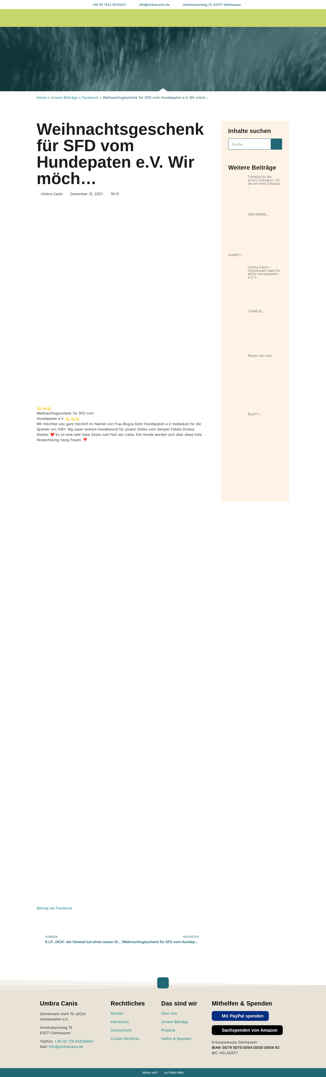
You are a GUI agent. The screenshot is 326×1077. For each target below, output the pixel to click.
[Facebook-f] (289, 18)
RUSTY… (254, 414)
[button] (262, 18)
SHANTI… (235, 255)
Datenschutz (121, 1030)
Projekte (168, 1030)
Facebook (90, 97)
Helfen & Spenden (176, 1038)
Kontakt (117, 1013)
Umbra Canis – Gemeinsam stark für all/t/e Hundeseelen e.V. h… (264, 272)
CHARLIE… (256, 311)
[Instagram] (280, 18)
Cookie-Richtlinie (125, 1038)
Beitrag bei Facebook (55, 908)
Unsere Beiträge (64, 97)
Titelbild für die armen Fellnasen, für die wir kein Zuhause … (264, 182)
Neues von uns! (260, 355)
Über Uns (169, 1013)
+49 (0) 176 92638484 (73, 1041)
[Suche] (276, 144)
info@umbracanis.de (66, 1046)
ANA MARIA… (258, 214)
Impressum (120, 1021)
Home (42, 97)
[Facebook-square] (180, 1051)
